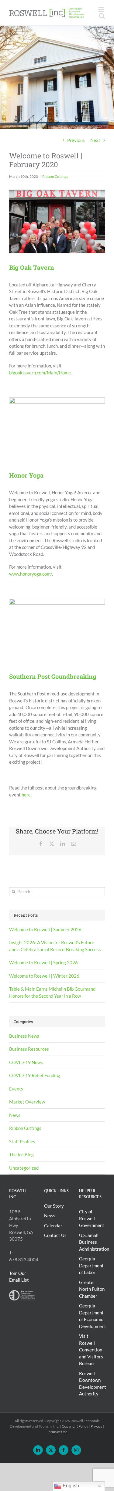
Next (95, 140)
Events (16, 1088)
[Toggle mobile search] (102, 16)
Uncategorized (24, 1168)
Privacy (96, 1426)
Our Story (54, 1206)
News (14, 1115)
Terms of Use (57, 1431)
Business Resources (29, 1049)
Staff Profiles (22, 1141)
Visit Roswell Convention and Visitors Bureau (91, 1349)
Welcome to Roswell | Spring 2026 (43, 962)
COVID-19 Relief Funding (34, 1075)
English (70, 1485)
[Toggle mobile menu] (101, 9)
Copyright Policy (75, 1426)
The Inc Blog (21, 1154)
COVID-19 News (26, 1062)
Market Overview (27, 1101)
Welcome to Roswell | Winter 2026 (44, 976)
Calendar (53, 1225)
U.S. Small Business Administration (94, 1242)
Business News (24, 1036)
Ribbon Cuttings (55, 176)
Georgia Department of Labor (91, 1265)
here (26, 794)
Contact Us (55, 1235)
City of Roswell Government (91, 1218)
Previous (76, 140)
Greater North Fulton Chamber (92, 1289)
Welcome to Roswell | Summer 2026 (45, 929)
